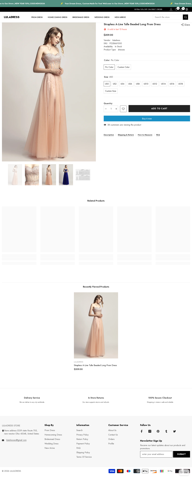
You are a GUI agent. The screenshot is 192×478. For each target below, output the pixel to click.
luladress (116, 40)
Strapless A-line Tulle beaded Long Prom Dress (95, 365)
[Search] (170, 17)
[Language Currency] (186, 9)
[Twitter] (174, 431)
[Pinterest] (158, 431)
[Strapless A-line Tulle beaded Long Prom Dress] (96, 325)
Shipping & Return (126, 134)
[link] (19, 259)
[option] (49, 92)
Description (109, 134)
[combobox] (168, 17)
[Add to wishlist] (123, 109)
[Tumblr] (166, 431)
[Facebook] (141, 431)
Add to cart (159, 108)
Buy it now (147, 119)
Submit (181, 454)
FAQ (158, 134)
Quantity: (108, 103)
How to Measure (145, 134)
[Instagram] (150, 431)
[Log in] (171, 9)
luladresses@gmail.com (16, 440)
